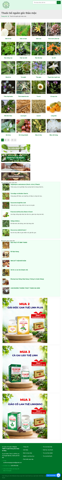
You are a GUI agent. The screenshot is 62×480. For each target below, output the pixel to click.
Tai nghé (23, 77)
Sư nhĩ (54, 58)
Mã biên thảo (8, 116)
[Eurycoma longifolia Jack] (6, 205)
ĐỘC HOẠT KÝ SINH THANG (19, 242)
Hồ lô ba (8, 135)
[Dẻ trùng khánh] (23, 133)
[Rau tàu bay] (39, 56)
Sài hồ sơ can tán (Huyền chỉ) (19, 270)
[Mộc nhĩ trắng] (54, 133)
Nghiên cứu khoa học (28, 456)
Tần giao (38, 77)
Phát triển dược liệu (28, 459)
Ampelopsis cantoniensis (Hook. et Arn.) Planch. (25, 184)
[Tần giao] (39, 75)
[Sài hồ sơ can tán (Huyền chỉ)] (6, 273)
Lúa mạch (23, 116)
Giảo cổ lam (23, 38)
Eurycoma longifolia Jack (18, 202)
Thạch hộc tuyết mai (54, 77)
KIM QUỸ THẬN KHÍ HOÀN (18, 261)
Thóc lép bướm (8, 96)
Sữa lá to (8, 77)
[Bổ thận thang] (6, 254)
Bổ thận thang (15, 251)
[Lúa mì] (39, 114)
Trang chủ (25, 447)
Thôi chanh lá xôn (23, 96)
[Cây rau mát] (23, 56)
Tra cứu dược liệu (6, 5)
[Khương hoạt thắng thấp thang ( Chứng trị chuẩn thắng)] (6, 282)
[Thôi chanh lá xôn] (23, 94)
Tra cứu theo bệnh (48, 453)
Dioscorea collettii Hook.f (18, 230)
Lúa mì (39, 116)
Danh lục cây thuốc (48, 450)
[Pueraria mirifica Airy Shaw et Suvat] (6, 214)
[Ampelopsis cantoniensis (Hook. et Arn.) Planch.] (6, 187)
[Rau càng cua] (8, 56)
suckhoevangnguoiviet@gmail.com (12, 462)
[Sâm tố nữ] (8, 37)
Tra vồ (39, 96)
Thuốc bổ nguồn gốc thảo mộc (18, 13)
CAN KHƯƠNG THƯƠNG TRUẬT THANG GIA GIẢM (25, 288)
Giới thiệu (25, 450)
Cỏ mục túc (53, 96)
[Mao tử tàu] (39, 133)
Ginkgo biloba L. (15, 221)
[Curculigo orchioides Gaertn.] (6, 196)
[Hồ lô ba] (8, 133)
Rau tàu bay (38, 58)
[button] (59, 2)
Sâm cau (38, 38)
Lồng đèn (54, 116)
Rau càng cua (8, 58)
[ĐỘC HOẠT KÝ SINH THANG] (6, 245)
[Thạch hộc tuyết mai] (54, 75)
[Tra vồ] (39, 94)
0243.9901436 (14, 465)
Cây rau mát (23, 58)
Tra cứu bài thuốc (47, 456)
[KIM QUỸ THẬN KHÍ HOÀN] (6, 263)
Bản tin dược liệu (27, 453)
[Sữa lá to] (8, 75)
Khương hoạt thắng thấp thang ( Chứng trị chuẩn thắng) (27, 279)
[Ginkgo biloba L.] (6, 224)
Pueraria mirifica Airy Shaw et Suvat (22, 212)
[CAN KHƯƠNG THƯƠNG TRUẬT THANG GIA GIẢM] (6, 291)
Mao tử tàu (38, 135)
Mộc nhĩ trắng (54, 135)
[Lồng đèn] (54, 114)
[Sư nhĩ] (54, 56)
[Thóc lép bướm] (8, 94)
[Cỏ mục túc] (54, 94)
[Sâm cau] (39, 37)
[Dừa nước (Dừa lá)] (54, 37)
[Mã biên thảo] (8, 114)
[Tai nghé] (23, 75)
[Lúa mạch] (23, 114)
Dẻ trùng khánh (23, 135)
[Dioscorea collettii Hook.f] (6, 233)
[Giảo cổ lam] (23, 37)
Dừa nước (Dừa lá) (53, 38)
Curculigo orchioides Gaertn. (19, 193)
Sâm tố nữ (8, 38)
